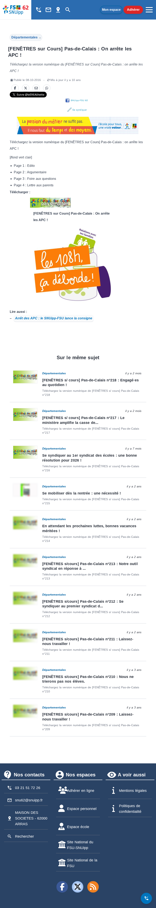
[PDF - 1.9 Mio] (77, 203)
